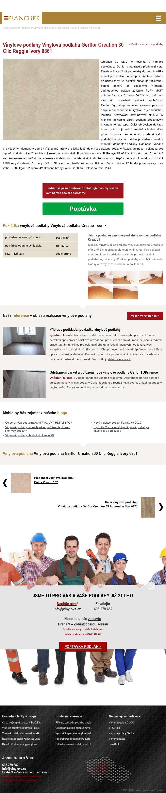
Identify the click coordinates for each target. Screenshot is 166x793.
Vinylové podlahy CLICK (121, 722)
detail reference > (119, 359)
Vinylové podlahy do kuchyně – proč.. (21, 727)
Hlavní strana (10, 27)
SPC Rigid (114, 727)
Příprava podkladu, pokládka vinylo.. (73, 722)
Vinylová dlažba (117, 738)
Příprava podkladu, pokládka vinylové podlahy (85, 329)
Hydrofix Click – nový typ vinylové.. (20, 744)
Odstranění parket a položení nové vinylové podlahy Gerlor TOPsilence (104, 372)
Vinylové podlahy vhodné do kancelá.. (21, 733)
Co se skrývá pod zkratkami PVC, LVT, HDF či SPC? (38, 422)
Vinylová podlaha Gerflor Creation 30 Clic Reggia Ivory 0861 (67, 27)
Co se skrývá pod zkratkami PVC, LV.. (21, 722)
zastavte (94, 618)
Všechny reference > (145, 315)
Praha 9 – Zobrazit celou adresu (83, 624)
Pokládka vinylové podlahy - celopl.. (73, 744)
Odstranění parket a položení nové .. (73, 727)
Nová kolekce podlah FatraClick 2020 (117, 422)
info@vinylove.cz (67, 608)
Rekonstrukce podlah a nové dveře (72, 738)
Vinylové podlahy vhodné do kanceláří (29, 435)
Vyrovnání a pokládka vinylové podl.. (74, 733)
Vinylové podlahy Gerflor (121, 733)
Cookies (160, 790)
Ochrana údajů (149, 790)
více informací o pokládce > (126, 264)
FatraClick (114, 744)
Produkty (25, 27)
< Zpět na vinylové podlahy (146, 44)
